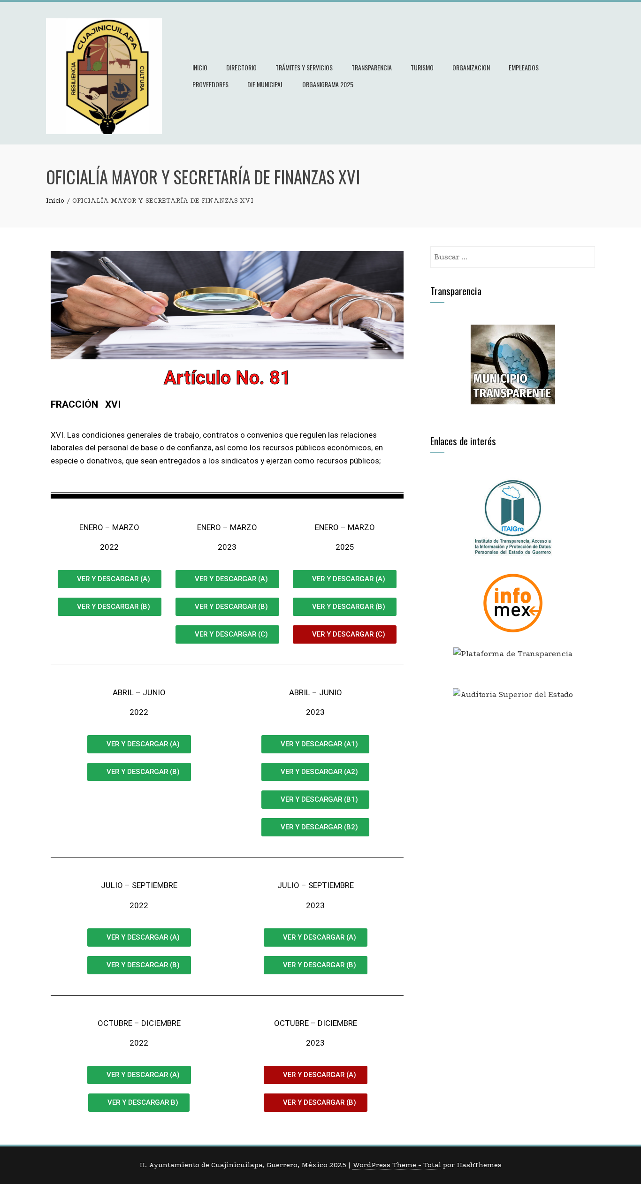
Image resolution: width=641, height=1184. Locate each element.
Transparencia (371, 67)
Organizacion (471, 67)
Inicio (199, 67)
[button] (345, 634)
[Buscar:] (512, 252)
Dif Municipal (265, 84)
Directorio (241, 67)
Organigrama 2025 (327, 84)
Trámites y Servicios (304, 67)
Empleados (524, 67)
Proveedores (210, 84)
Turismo (422, 67)
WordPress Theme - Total (396, 1165)
